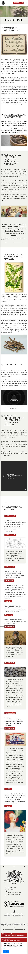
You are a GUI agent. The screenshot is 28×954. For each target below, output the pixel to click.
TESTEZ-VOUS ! (18, 3)
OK (6, 951)
